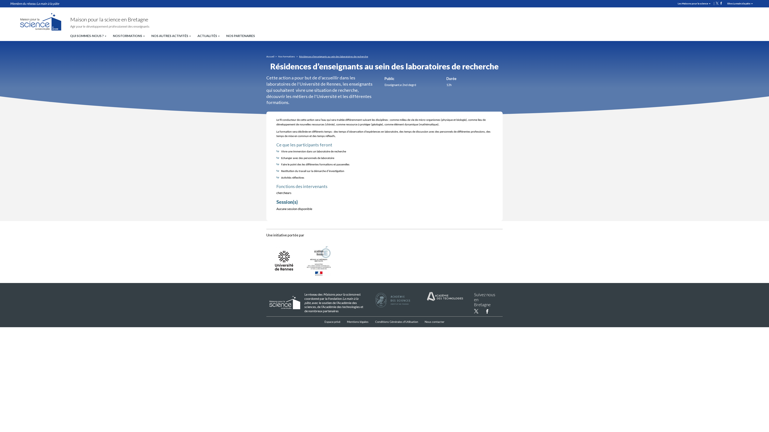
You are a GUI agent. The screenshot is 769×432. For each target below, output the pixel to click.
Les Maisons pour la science (693, 3)
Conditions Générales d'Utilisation (396, 321)
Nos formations (128, 36)
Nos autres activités (170, 36)
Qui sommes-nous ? (87, 36)
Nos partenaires (240, 36)
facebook (721, 3)
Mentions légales (357, 321)
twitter (717, 3)
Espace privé (332, 321)
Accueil (270, 56)
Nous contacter (434, 321)
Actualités (207, 36)
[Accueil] (40, 21)
